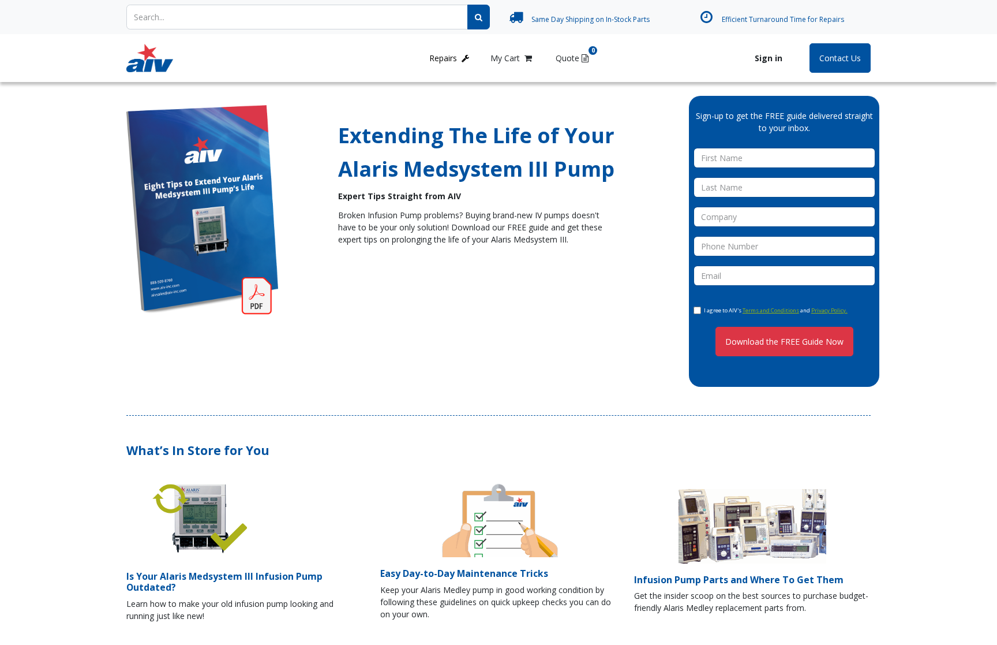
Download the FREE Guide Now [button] (784, 341)
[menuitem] (213, 58)
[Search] (478, 17)
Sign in (768, 58)
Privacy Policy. (829, 310)
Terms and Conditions (771, 310)
